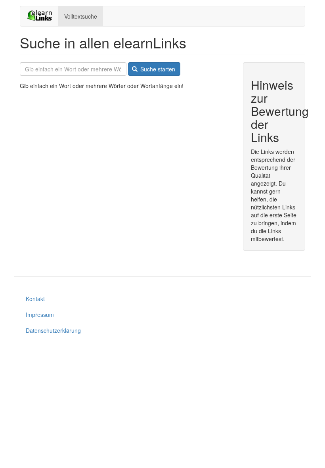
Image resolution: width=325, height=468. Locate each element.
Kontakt (35, 299)
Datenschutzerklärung (53, 330)
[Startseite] (42, 15)
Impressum (40, 314)
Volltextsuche (80, 16)
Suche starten (157, 69)
